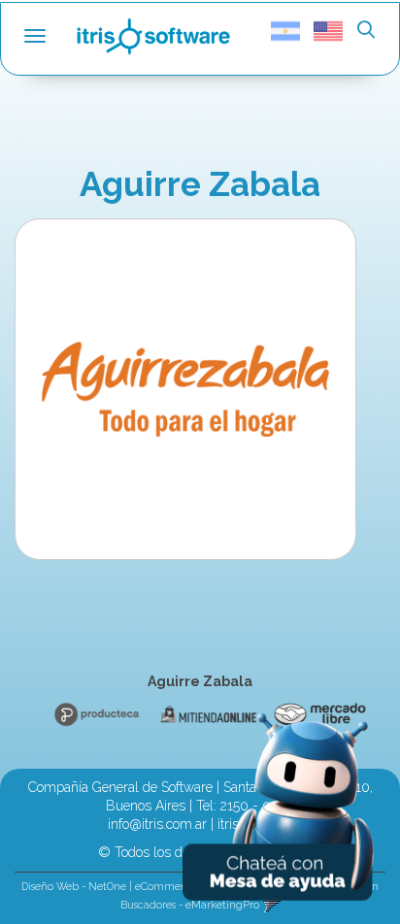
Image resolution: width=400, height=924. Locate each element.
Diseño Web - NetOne (73, 886)
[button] (366, 31)
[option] (94, 715)
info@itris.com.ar (157, 824)
